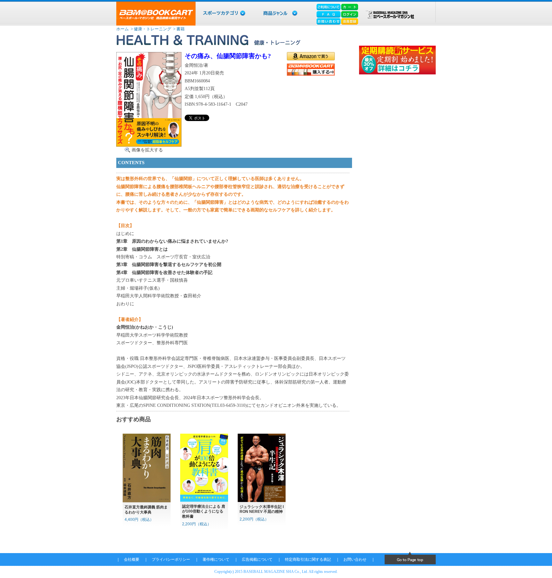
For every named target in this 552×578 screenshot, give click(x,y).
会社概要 (131, 559)
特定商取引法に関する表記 (308, 559)
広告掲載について (257, 559)
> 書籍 (178, 29)
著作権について (216, 559)
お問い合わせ (354, 559)
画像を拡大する (147, 149)
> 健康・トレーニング (150, 29)
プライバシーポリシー (171, 559)
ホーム (122, 29)
